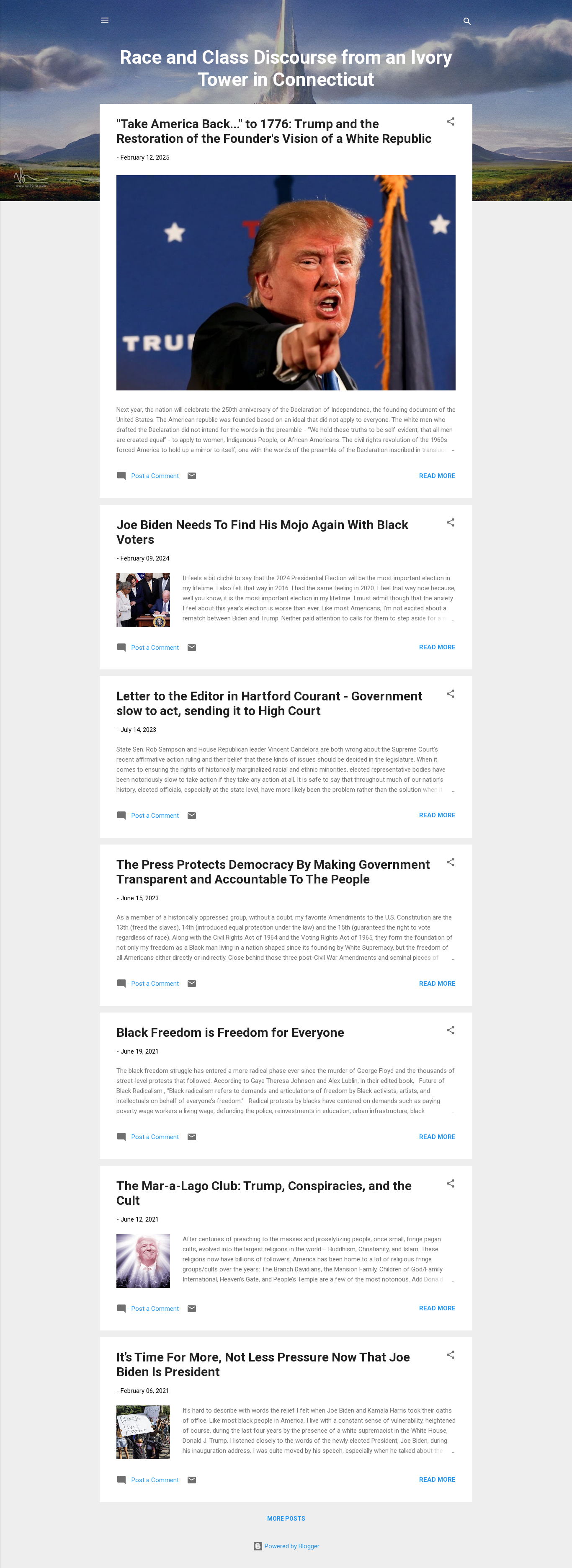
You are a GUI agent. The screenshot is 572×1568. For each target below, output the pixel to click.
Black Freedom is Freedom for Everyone (230, 1032)
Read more (437, 476)
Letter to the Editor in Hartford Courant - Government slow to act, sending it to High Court (269, 703)
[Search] (467, 23)
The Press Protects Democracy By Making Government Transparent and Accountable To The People (273, 871)
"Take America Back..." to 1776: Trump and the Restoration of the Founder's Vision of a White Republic (274, 131)
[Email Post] (192, 479)
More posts (286, 1518)
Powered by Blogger (291, 1546)
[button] (451, 122)
